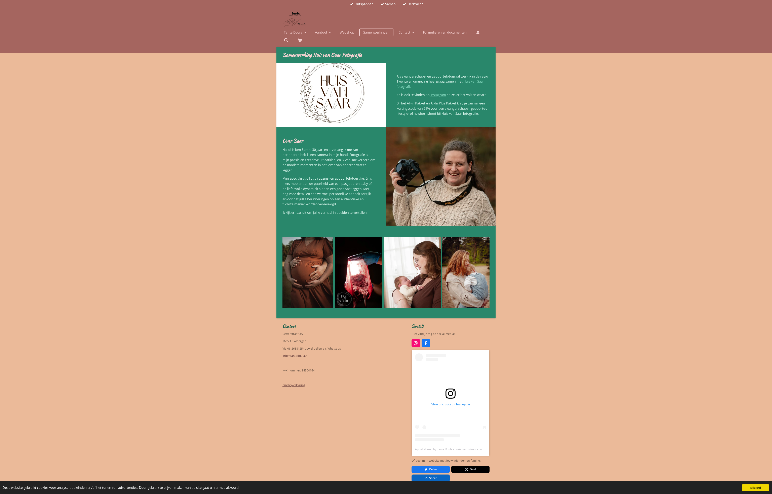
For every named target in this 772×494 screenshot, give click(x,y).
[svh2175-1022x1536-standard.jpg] (466, 272)
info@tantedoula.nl (295, 356)
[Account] (478, 32)
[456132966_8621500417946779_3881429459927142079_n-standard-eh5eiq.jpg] (412, 272)
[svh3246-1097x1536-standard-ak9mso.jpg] (307, 272)
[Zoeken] (286, 40)
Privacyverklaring (293, 385)
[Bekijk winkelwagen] (299, 40)
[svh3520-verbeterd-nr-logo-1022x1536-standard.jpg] (358, 272)
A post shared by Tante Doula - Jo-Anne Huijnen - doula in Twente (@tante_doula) (467, 449)
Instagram (438, 95)
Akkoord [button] (755, 488)
